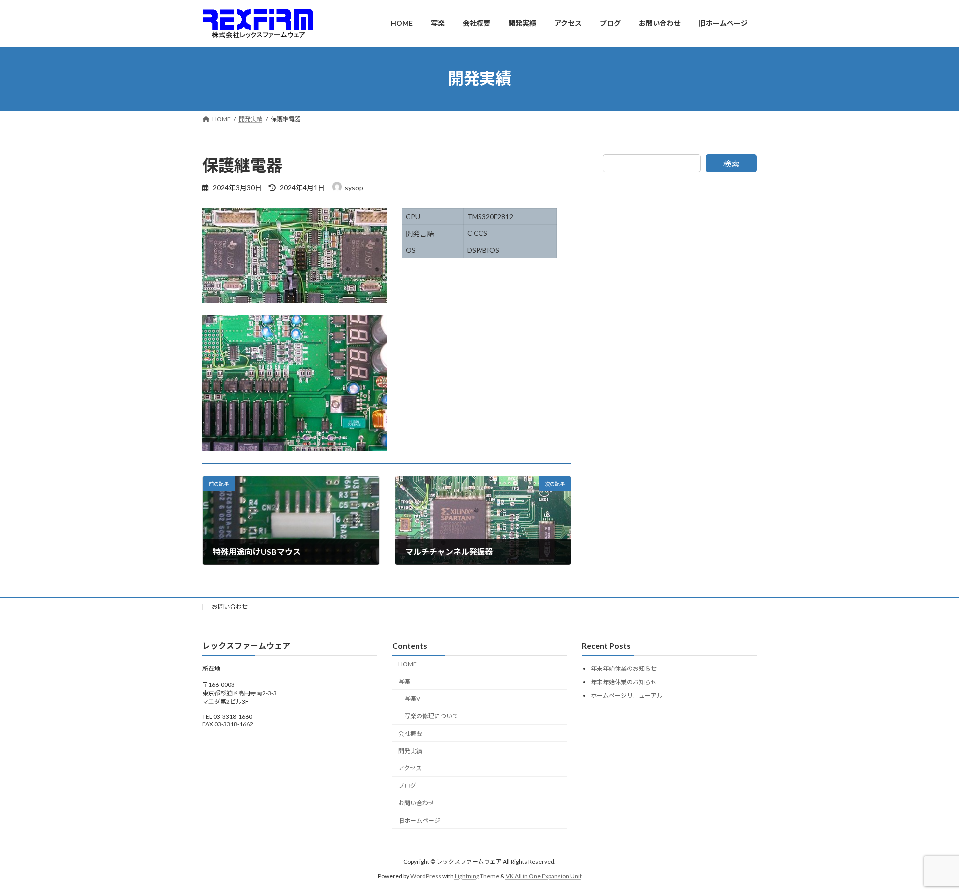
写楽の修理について (431, 716)
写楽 (404, 681)
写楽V (412, 699)
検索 (731, 163)
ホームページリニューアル (627, 695)
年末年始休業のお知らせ (624, 669)
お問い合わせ (230, 606)
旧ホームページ (419, 820)
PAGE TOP (928, 856)
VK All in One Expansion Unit (544, 876)
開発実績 (410, 751)
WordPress (425, 876)
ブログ (407, 786)
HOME (407, 664)
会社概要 (410, 733)
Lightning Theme (477, 876)
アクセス (410, 768)
